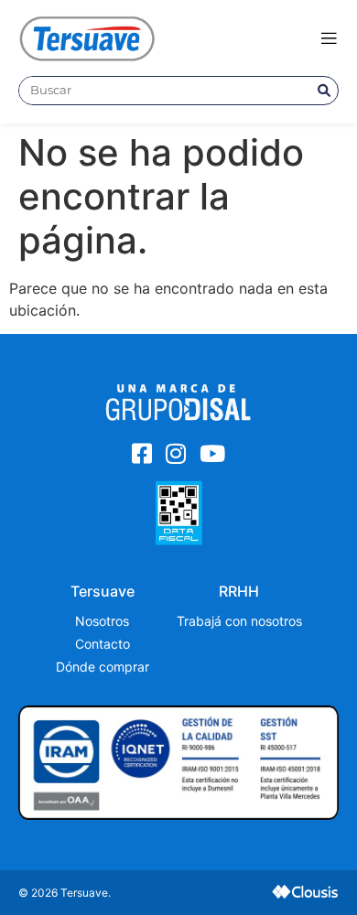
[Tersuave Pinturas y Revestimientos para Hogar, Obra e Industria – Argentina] (87, 38)
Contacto (102, 643)
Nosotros (102, 621)
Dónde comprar (102, 666)
